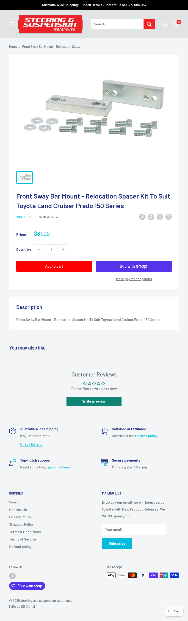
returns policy (146, 435)
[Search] (149, 24)
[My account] (165, 24)
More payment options (134, 279)
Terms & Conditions (25, 532)
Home (13, 46)
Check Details (31, 444)
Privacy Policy (20, 517)
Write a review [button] (94, 401)
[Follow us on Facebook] (12, 576)
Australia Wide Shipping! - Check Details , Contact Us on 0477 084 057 (94, 5)
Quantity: (23, 249)
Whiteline (24, 217)
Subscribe (117, 543)
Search (14, 502)
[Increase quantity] (63, 249)
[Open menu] (11, 24)
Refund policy (20, 546)
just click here (59, 467)
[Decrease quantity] (39, 249)
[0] (175, 24)
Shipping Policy (21, 524)
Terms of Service (22, 539)
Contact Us (18, 509)
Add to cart (54, 266)
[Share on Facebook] (142, 216)
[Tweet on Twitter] (160, 216)
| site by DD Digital (22, 606)
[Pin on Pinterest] (151, 216)
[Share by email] (168, 216)
